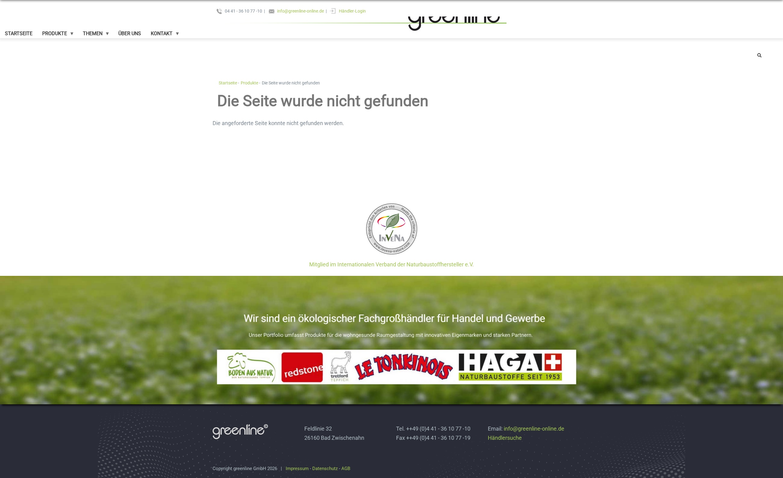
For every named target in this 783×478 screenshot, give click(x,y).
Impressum (297, 468)
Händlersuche (505, 438)
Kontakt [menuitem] (159, 35)
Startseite (228, 82)
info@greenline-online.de (300, 11)
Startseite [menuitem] (18, 33)
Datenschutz (325, 468)
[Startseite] (360, 17)
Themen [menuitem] (90, 35)
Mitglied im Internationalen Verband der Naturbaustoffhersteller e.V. (391, 264)
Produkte (249, 82)
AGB (345, 468)
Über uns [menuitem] (129, 33)
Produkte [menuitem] (52, 35)
